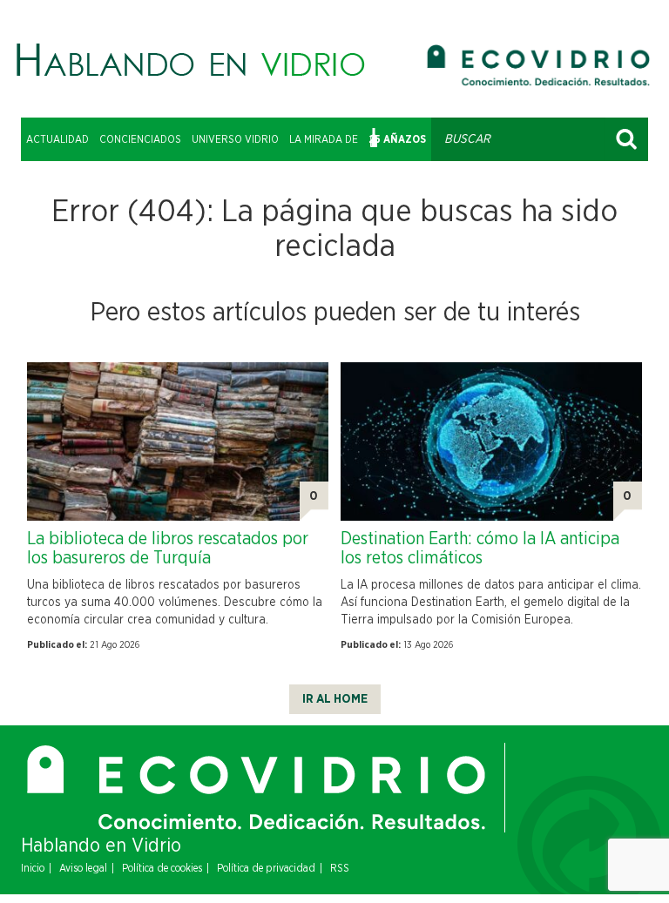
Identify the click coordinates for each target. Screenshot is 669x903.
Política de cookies (162, 868)
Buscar (626, 139)
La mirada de (323, 139)
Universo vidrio (235, 139)
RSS (339, 868)
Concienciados (140, 139)
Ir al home (335, 699)
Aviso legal (83, 868)
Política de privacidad (266, 868)
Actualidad (57, 139)
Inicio (32, 868)
